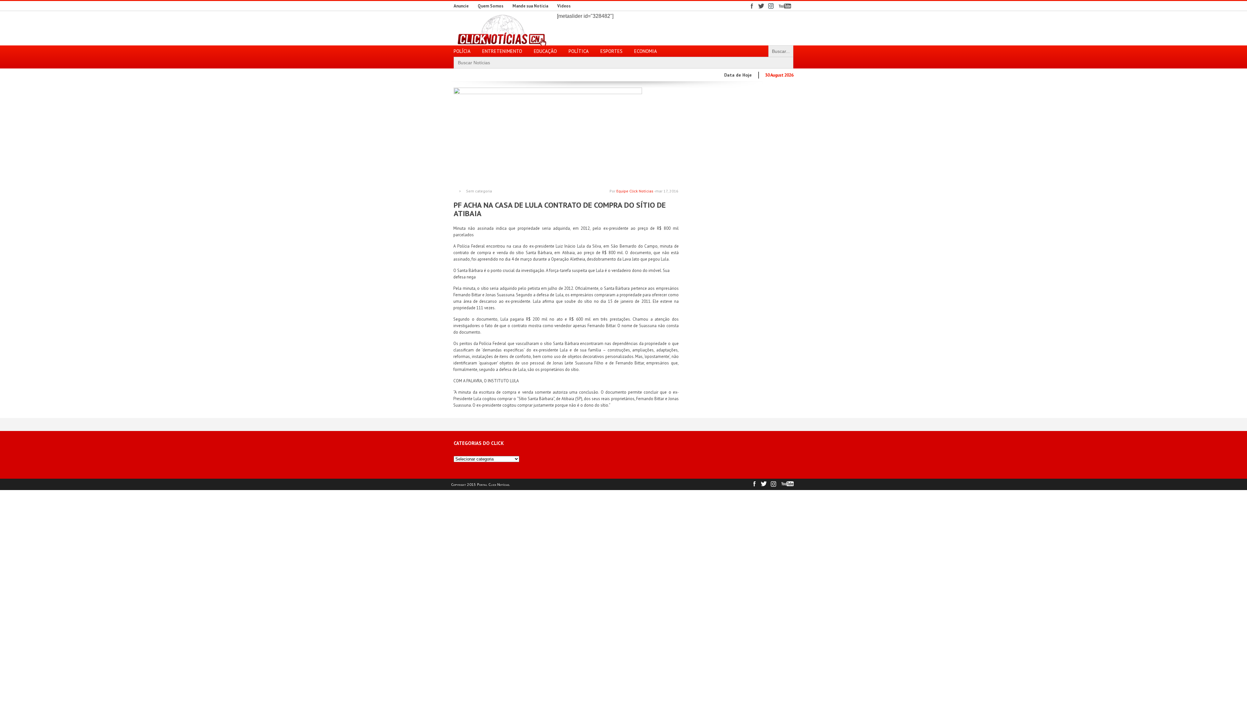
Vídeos (564, 6)
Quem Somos (490, 6)
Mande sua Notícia (530, 6)
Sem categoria (479, 191)
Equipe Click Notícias (634, 191)
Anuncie (461, 6)
